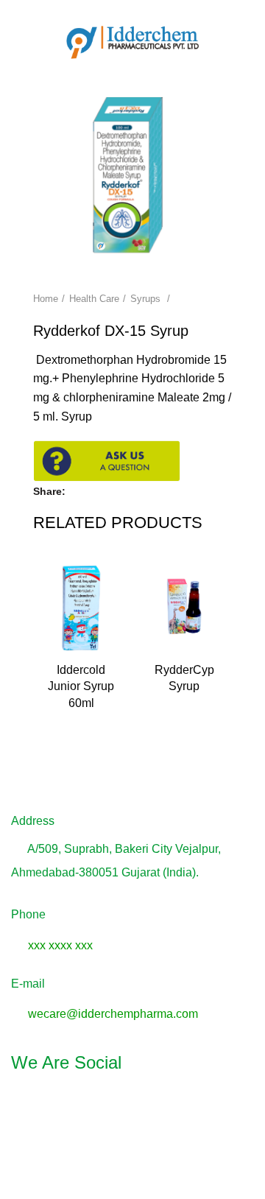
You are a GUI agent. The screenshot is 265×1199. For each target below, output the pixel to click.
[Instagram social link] (132, 1104)
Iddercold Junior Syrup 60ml (81, 686)
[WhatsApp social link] (131, 491)
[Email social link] (114, 491)
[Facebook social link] (80, 491)
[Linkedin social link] (168, 1104)
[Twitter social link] (97, 491)
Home (45, 298)
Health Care (94, 298)
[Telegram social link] (148, 491)
